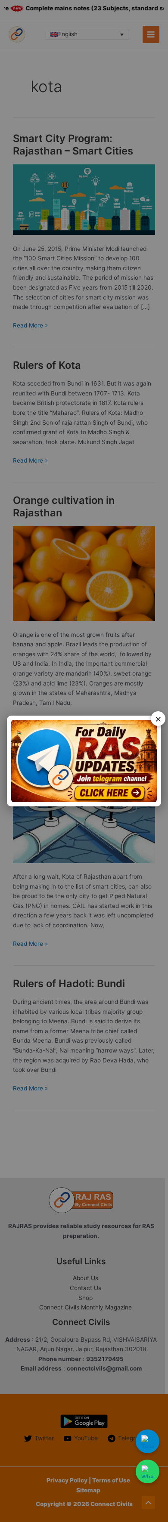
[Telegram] (147, 1441)
